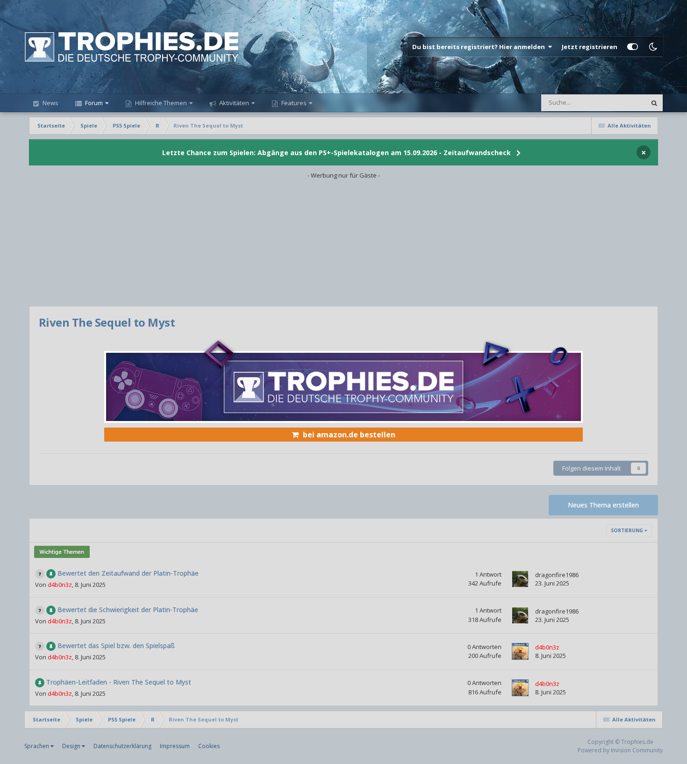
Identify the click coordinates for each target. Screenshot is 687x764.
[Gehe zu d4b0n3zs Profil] (520, 651)
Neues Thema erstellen (603, 504)
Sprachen (37, 746)
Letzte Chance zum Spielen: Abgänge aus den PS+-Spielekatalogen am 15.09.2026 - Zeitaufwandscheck (336, 152)
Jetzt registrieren (589, 47)
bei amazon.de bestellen (349, 434)
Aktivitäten (233, 103)
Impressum (175, 746)
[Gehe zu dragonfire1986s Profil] (520, 579)
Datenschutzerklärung (122, 746)
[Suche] (654, 102)
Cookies (209, 746)
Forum (93, 103)
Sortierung (627, 530)
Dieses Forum (615, 103)
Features (293, 103)
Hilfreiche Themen (161, 103)
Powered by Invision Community (620, 750)
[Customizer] (633, 47)
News (49, 103)
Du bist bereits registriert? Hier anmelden (480, 47)
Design (72, 746)
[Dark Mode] (653, 47)
